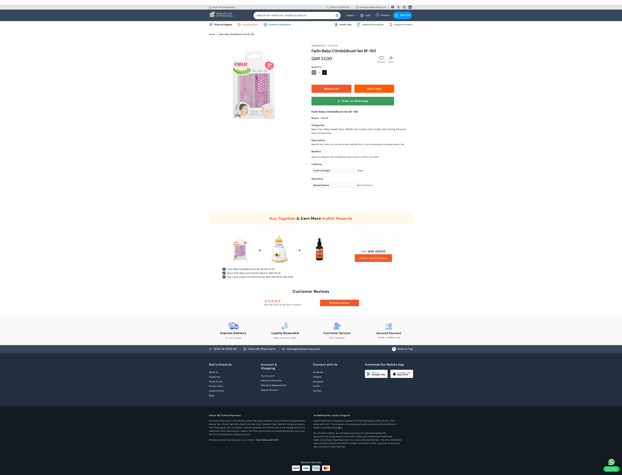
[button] (402, 15)
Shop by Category (223, 24)
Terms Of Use (215, 381)
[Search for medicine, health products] (337, 15)
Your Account (267, 376)
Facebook (318, 372)
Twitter (316, 386)
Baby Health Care (334, 129)
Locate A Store (216, 391)
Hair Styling (388, 129)
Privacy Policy (216, 386)
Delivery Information (271, 380)
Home (212, 34)
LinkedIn (317, 377)
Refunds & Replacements (273, 385)
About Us (213, 372)
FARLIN (349, 129)
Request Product (269, 390)
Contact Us (214, 377)
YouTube (317, 391)
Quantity (316, 67)
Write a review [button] (339, 303)
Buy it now (374, 89)
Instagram (318, 381)
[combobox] (297, 15)
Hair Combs (360, 129)
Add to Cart (373, 258)
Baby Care (317, 129)
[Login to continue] (381, 58)
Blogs (211, 395)
